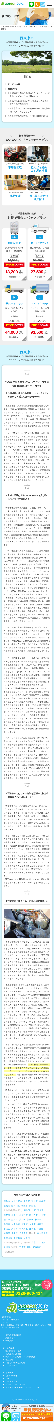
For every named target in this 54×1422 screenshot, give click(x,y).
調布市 (14, 1229)
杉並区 (38, 1219)
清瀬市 (40, 1210)
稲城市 (7, 1206)
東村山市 (8, 1238)
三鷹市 (22, 1247)
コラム (8, 1379)
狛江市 (7, 1219)
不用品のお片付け (13, 1354)
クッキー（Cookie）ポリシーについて (22, 1387)
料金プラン (13, 89)
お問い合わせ (11, 1376)
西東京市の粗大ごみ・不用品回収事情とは (28, 116)
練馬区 (7, 1233)
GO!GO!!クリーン (24, 1399)
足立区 (26, 1201)
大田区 (32, 1206)
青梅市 (24, 1206)
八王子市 (23, 1233)
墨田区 (7, 1224)
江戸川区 (15, 1206)
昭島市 (7, 1201)
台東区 (24, 1224)
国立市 (7, 1215)
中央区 (7, 1229)
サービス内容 (14, 84)
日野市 (26, 1238)
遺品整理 (9, 1360)
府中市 (14, 1233)
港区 (29, 1247)
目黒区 (42, 1242)
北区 (34, 1210)
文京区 (35, 1242)
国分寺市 (33, 1215)
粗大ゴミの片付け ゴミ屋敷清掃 (20, 1357)
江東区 (14, 1215)
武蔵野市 (37, 1247)
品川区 (14, 1219)
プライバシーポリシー (15, 1384)
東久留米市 (42, 1233)
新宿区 (30, 1219)
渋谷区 (22, 1219)
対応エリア (10, 1338)
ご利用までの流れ (13, 1335)
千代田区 (23, 1229)
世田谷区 (15, 1224)
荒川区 (34, 1201)
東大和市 (18, 1238)
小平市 (42, 1215)
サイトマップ (11, 1381)
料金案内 (9, 1341)
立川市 (32, 1224)
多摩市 (40, 1224)
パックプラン (11, 1366)
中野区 (40, 1229)
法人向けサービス (13, 1351)
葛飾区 (27, 1210)
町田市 (7, 1247)
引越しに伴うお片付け (15, 1363)
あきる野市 (16, 1201)
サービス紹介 (9, 1348)
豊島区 (32, 1229)
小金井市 (23, 1215)
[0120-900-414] (32, 1415)
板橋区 (42, 1201)
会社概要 (9, 1373)
